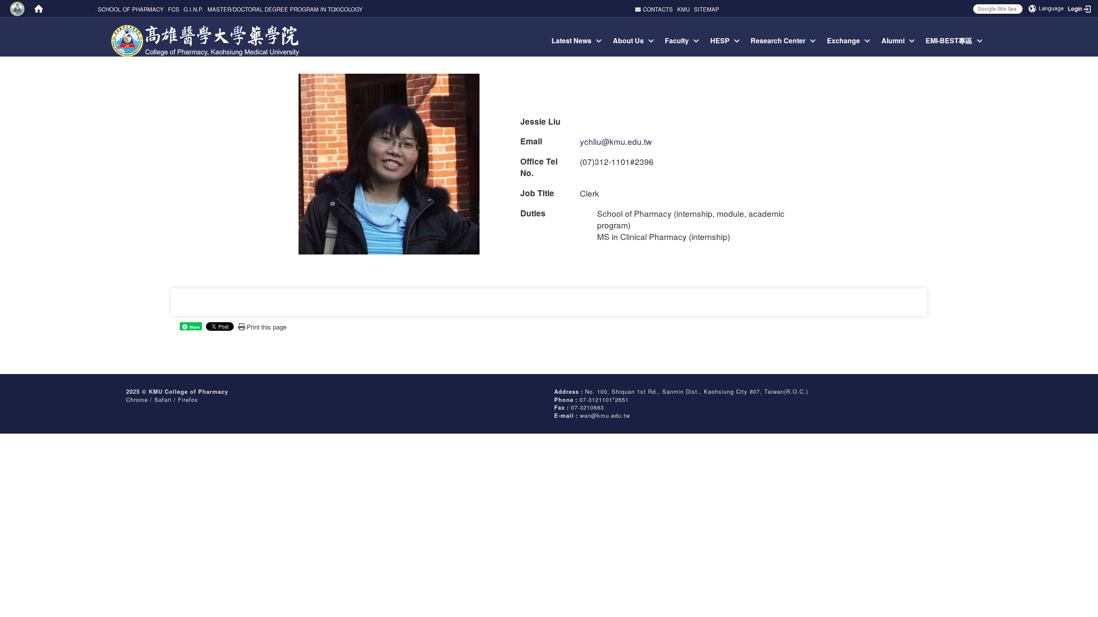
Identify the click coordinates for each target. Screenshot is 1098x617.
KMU (683, 9)
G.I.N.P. (193, 9)
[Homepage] (38, 8)
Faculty (677, 40)
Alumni (893, 40)
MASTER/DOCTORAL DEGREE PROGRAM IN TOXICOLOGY (285, 9)
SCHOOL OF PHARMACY (131, 9)
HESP (720, 40)
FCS (173, 9)
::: (91, 9)
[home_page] (206, 27)
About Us (628, 40)
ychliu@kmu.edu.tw (616, 141)
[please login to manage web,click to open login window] (17, 8)
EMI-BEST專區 (949, 40)
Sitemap (706, 9)
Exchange (843, 40)
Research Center (778, 40)
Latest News (571, 40)
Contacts (658, 9)
